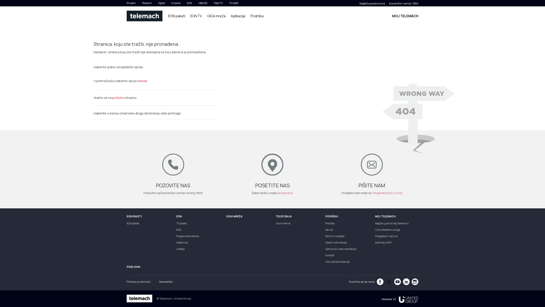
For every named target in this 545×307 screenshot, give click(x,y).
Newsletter (166, 282)
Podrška (257, 16)
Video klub (182, 242)
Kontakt (329, 255)
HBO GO (202, 3)
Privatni (131, 3)
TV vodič (233, 3)
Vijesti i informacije (336, 242)
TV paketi (181, 223)
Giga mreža (234, 216)
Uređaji (180, 249)
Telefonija (284, 216)
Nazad (142, 81)
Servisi (329, 230)
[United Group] (407, 299)
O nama (176, 3)
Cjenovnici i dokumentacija (340, 249)
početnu (118, 98)
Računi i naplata (334, 236)
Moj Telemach (405, 16)
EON (189, 3)
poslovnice (285, 193)
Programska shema (187, 236)
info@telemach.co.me (387, 193)
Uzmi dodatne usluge (387, 230)
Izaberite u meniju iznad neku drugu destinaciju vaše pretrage (137, 113)
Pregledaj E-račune (386, 236)
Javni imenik (283, 223)
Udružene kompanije (337, 262)
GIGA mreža (216, 16)
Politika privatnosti (139, 282)
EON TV (196, 16)
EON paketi (176, 16)
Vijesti (161, 3)
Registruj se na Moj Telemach (392, 223)
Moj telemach (385, 216)
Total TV (218, 3)
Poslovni (147, 3)
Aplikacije (238, 16)
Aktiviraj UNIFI (383, 242)
